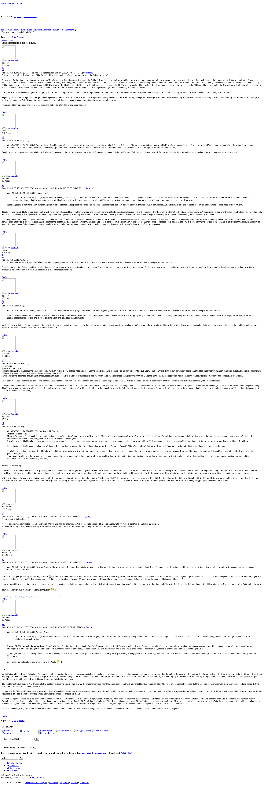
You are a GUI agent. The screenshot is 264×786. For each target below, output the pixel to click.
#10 (3, 625)
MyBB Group (38, 778)
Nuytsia (14, 351)
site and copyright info (59, 782)
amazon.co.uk (86, 753)
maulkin (14, 128)
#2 (3, 138)
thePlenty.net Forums (10, 30)
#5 (3, 303)
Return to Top (15, 763)
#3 (3, 186)
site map (74, 782)
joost (88, 516)
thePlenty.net (15, 768)
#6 (3, 361)
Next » (21, 37)
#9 (3, 560)
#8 (3, 514)
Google (25, 731)
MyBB (16, 778)
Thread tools (7, 40)
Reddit (49, 731)
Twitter (67, 731)
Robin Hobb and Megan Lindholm (36, 30)
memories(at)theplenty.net (36, 782)
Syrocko (14, 60)
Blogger (87, 731)
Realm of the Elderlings (63, 30)
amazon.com (101, 753)
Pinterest (52, 733)
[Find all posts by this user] (3, 68)
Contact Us (14, 765)
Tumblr (104, 731)
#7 (3, 424)
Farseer (89, 73)
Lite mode (13, 770)
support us (84, 782)
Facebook (6, 733)
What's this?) (126, 753)
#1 (3, 70)
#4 (3, 257)
